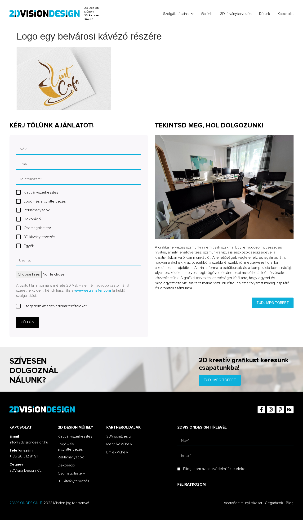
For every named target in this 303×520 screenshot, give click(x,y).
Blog (290, 503)
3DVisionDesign (119, 436)
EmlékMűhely (117, 452)
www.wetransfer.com (92, 290)
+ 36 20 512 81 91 (23, 456)
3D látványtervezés (236, 13)
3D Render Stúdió (91, 17)
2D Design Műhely (91, 10)
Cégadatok (274, 503)
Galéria (207, 13)
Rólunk (264, 13)
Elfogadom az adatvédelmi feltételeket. (55, 306)
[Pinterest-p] (280, 409)
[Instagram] (271, 409)
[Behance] (290, 409)
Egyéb (29, 246)
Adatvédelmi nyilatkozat (243, 503)
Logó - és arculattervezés (45, 201)
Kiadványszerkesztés (41, 192)
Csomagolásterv (37, 228)
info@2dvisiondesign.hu (28, 442)
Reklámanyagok (37, 210)
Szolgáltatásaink (176, 13)
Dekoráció (32, 219)
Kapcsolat (286, 13)
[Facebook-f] (261, 409)
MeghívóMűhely (119, 444)
